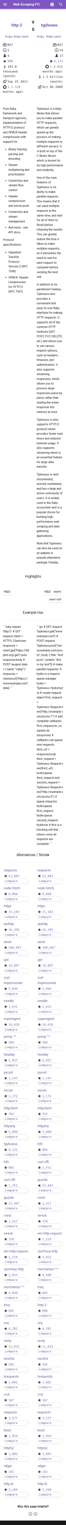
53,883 (13, 876)
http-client (21, 36)
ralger (8, 1466)
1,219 (13, 1257)
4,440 (13, 1293)
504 (11, 1042)
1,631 (13, 1006)
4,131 (58, 61)
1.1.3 (12, 87)
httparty (9, 1126)
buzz (7, 1430)
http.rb (8, 1484)
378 (11, 1239)
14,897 (13, 965)
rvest (7, 1215)
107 (11, 1400)
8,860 (13, 894)
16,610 (13, 1024)
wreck (8, 1233)
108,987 (14, 947)
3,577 (13, 1418)
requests (10, 870)
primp (8, 1036)
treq (7, 1305)
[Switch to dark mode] (52, 4)
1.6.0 (54, 66)
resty (7, 1341)
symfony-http (14, 1269)
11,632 (13, 1346)
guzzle (9, 1197)
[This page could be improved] (35, 1514)
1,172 (13, 1096)
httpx (7, 906)
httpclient (11, 1108)
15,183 (13, 912)
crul (6, 1394)
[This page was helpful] (30, 1514)
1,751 (13, 1185)
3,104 (13, 1489)
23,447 (13, 1203)
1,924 (13, 1436)
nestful (9, 1358)
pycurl (8, 1072)
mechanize (12, 1287)
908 (10, 61)
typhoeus (49, 25)
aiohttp (9, 924)
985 (11, 1167)
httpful (9, 1448)
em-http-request (16, 1251)
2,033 (13, 1275)
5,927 (13, 1060)
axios (8, 942)
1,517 (13, 1221)
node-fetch (12, 888)
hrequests (11, 1376)
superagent (12, 1019)
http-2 (16, 25)
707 (11, 1114)
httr (6, 1162)
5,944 (13, 989)
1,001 (13, 1382)
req (6, 1323)
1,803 (13, 1454)
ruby (9, 36)
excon (8, 1090)
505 (11, 1364)
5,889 (13, 1132)
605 (11, 1311)
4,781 (13, 1328)
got (6, 960)
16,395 (13, 930)
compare (11, 881)
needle (9, 1001)
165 (11, 1472)
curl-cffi (9, 1180)
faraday (9, 1054)
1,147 (13, 1078)
